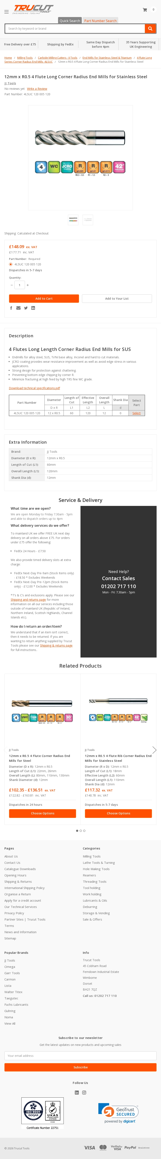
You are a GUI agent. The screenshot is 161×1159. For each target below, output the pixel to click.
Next (154, 750)
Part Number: (24, 259)
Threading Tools (94, 881)
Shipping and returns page (28, 600)
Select (136, 413)
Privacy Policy (14, 913)
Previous (5, 750)
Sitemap (10, 938)
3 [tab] (84, 831)
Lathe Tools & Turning (99, 862)
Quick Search (70, 21)
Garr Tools (12, 973)
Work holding (92, 894)
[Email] (18, 308)
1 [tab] (77, 831)
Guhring (10, 1011)
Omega (9, 967)
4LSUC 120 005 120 (27, 264)
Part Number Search (100, 21)
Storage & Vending (96, 913)
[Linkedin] (33, 308)
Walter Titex (13, 992)
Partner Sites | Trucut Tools (24, 919)
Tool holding (91, 888)
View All (9, 1023)
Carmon (10, 979)
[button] (118, 1113)
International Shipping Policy (24, 888)
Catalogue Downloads (20, 869)
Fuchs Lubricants (16, 1004)
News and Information (20, 932)
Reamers (89, 875)
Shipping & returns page (56, 645)
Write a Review (37, 89)
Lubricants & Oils (95, 900)
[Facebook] (11, 308)
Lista (7, 985)
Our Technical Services (20, 907)
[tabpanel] (42, 749)
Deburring (90, 907)
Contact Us (12, 862)
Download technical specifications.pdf (34, 388)
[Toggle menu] (6, 11)
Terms (9, 925)
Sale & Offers (92, 919)
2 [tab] (81, 831)
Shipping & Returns (18, 881)
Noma (8, 1017)
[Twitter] (26, 308)
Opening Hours (15, 875)
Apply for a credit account (22, 900)
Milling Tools (92, 856)
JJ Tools (9, 960)
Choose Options (42, 813)
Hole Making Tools (96, 869)
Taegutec (11, 998)
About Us (11, 856)
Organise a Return (17, 894)
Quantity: (15, 277)
